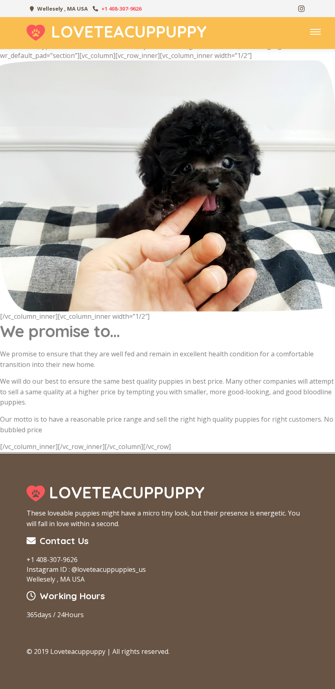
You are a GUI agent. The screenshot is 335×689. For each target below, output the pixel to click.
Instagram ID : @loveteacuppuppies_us (86, 569)
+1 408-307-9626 (121, 8)
